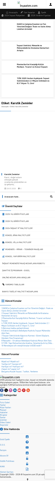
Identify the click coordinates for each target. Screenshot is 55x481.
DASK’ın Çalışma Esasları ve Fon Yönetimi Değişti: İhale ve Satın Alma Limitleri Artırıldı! (34, 26)
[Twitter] (6, 390)
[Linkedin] (15, 390)
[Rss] (28, 390)
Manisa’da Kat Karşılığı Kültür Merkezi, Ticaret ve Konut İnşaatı (32, 65)
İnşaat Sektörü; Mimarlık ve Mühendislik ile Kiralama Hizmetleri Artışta (33, 48)
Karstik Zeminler (12, 174)
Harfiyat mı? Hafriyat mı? (12, 366)
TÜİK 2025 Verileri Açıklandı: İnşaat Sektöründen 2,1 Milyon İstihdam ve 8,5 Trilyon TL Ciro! (33, 80)
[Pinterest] (24, 390)
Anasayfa (5, 106)
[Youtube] (19, 390)
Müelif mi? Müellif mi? (10, 361)
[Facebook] (2, 390)
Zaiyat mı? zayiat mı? (10, 369)
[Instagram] (10, 390)
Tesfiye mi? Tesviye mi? (11, 364)
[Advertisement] (27, 140)
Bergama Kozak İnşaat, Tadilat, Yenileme (19, 371)
